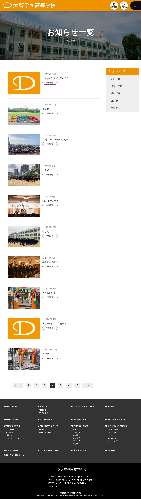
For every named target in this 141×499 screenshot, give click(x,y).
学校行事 (50, 83)
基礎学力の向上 (12, 419)
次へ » (88, 385)
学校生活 (115, 108)
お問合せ (43, 406)
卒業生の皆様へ (80, 450)
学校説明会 (43, 413)
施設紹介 (76, 438)
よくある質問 (112, 429)
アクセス (110, 435)
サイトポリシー (12, 450)
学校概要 (42, 429)
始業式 (45, 170)
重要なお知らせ (12, 406)
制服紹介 (76, 429)
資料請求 (42, 410)
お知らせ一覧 (118, 71)
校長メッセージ (45, 432)
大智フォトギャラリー (116, 419)
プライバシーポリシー (49, 450)
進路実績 (9, 435)
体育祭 (45, 109)
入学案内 (9, 432)
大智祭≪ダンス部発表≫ (54, 323)
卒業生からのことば (14, 438)
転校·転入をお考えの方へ (84, 406)
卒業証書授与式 (50, 262)
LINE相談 (111, 438)
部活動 (114, 100)
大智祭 (45, 354)
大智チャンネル (80, 419)
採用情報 (111, 450)
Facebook (111, 441)
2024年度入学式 (50, 201)
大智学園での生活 (81, 425)
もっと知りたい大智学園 (117, 425)
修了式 (45, 231)
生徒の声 (76, 444)
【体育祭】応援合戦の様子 (55, 78)
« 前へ (18, 385)
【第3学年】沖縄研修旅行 (55, 139)
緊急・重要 (116, 86)
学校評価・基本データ (15, 455)
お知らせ (115, 78)
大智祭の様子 (49, 293)
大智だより (111, 432)
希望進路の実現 (46, 419)
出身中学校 (10, 429)
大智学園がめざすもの (49, 425)
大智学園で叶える (13, 425)
